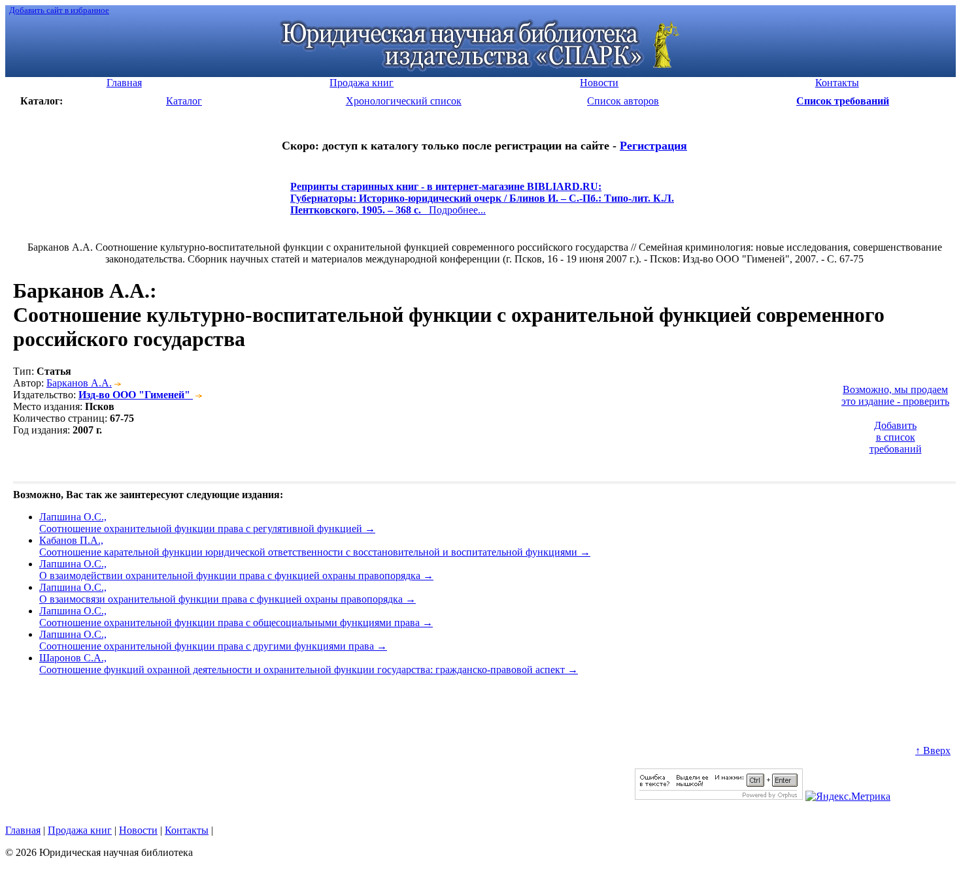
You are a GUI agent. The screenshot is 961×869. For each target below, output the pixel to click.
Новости (138, 830)
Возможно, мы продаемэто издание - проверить (895, 395)
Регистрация (653, 145)
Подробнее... (482, 204)
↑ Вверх (933, 750)
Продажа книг (80, 830)
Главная (23, 830)
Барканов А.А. (79, 382)
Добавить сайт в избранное (59, 10)
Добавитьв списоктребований (895, 437)
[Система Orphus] (719, 796)
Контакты (187, 830)
